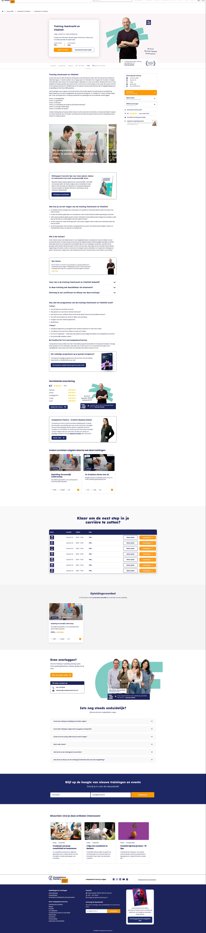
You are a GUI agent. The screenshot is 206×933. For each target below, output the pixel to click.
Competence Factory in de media (59, 913)
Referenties (52, 915)
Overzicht (53, 65)
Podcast (51, 908)
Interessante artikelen (56, 904)
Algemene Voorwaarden (56, 921)
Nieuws (51, 906)
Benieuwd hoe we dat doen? (147, 880)
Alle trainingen (53, 893)
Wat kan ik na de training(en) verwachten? (68, 752)
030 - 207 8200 (93, 895)
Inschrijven (147, 537)
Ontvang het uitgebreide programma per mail (68, 365)
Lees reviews (142, 113)
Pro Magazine (53, 911)
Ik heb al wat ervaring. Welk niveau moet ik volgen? (70, 737)
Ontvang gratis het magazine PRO (140, 920)
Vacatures (52, 917)
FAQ (88, 65)
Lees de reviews (129, 64)
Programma (62, 65)
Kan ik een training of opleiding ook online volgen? (70, 721)
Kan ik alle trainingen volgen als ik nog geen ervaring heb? (73, 729)
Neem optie (130, 537)
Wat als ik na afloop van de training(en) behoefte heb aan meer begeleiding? (79, 760)
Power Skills (10, 11)
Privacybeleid (53, 919)
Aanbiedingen (53, 895)
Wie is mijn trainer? (60, 744)
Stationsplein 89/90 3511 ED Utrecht (100, 893)
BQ (114, 344)
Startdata (81, 65)
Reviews (70, 65)
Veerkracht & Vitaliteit (23, 11)
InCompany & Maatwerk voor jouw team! (62, 897)
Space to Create (75, 434)
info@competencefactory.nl (97, 897)
